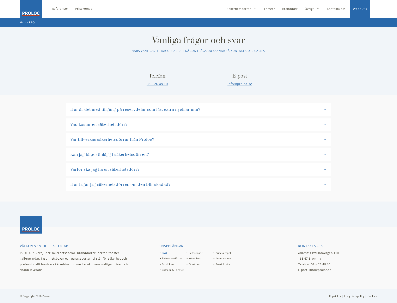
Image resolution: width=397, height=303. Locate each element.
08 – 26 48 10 (157, 84)
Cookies (372, 296)
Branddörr (290, 9)
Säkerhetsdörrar (239, 9)
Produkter (168, 264)
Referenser (60, 9)
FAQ (164, 253)
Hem (23, 22)
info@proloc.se (239, 84)
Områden (194, 264)
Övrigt (309, 9)
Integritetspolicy (354, 296)
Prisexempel (84, 9)
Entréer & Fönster (173, 270)
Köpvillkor (195, 258)
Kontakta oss (336, 9)
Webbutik (360, 9)
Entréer (269, 9)
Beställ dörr (222, 264)
